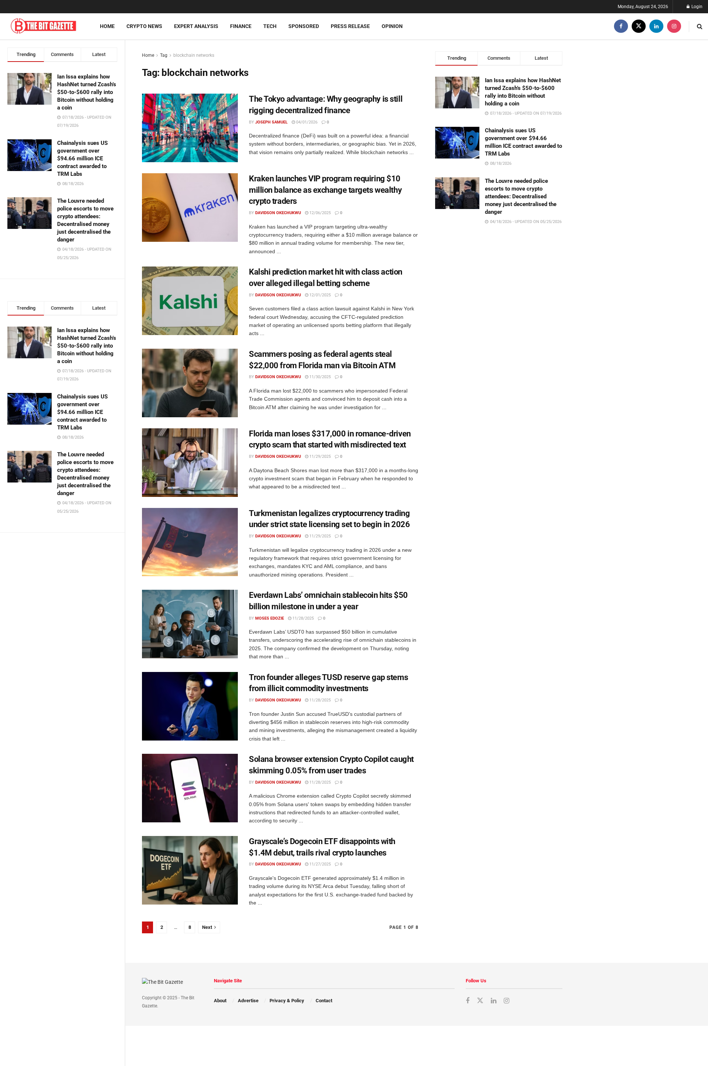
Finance (240, 26)
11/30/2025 (319, 377)
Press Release (350, 26)
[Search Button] (699, 26)
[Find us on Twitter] (639, 26)
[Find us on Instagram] (674, 26)
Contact (324, 1000)
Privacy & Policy (287, 1000)
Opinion (392, 26)
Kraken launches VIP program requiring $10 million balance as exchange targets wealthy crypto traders (325, 190)
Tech (270, 26)
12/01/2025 (319, 295)
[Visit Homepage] (43, 26)
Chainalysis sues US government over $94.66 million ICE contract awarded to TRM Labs (82, 158)
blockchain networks (193, 55)
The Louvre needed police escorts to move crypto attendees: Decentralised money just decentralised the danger (520, 196)
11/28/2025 (302, 618)
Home (107, 26)
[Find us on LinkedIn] (656, 26)
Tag (163, 55)
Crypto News (144, 26)
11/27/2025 (319, 864)
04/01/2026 (306, 122)
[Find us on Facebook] (621, 26)
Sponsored (303, 26)
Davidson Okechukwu (278, 212)
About (220, 1000)
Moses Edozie (269, 618)
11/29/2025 (319, 456)
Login (696, 6)
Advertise (248, 1000)
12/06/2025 (319, 212)
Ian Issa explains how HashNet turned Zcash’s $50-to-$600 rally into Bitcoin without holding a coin (86, 92)
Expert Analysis (196, 26)
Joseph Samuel (271, 122)
